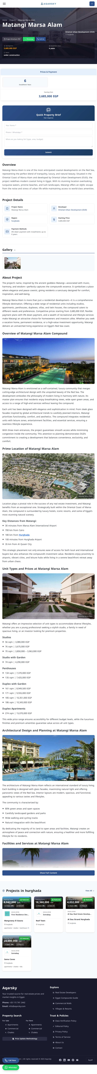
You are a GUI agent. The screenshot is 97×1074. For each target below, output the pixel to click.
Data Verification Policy (65, 1021)
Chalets (11, 1032)
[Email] (77, 1060)
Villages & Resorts (63, 1008)
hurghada (15, 221)
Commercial (13, 1028)
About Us (59, 1042)
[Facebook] (60, 1060)
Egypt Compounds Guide (66, 998)
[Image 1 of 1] (12, 263)
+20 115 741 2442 (17, 1002)
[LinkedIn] (64, 1060)
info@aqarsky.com (17, 1006)
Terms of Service (62, 1037)
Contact (58, 1048)
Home (4, 20)
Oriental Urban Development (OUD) (72, 210)
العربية (90, 1060)
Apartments (13, 1024)
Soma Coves (9, 959)
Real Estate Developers (65, 992)
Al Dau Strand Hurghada (79, 919)
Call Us (41, 39)
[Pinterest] (73, 1060)
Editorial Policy (62, 1026)
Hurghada (24, 535)
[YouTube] (69, 1060)
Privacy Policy (61, 1031)
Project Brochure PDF (13, 39)
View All (89, 890)
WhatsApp (29, 39)
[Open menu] (4, 4)
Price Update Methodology (26, 1038)
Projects (12, 20)
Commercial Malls (63, 1003)
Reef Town (40, 920)
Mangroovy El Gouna (13, 920)
